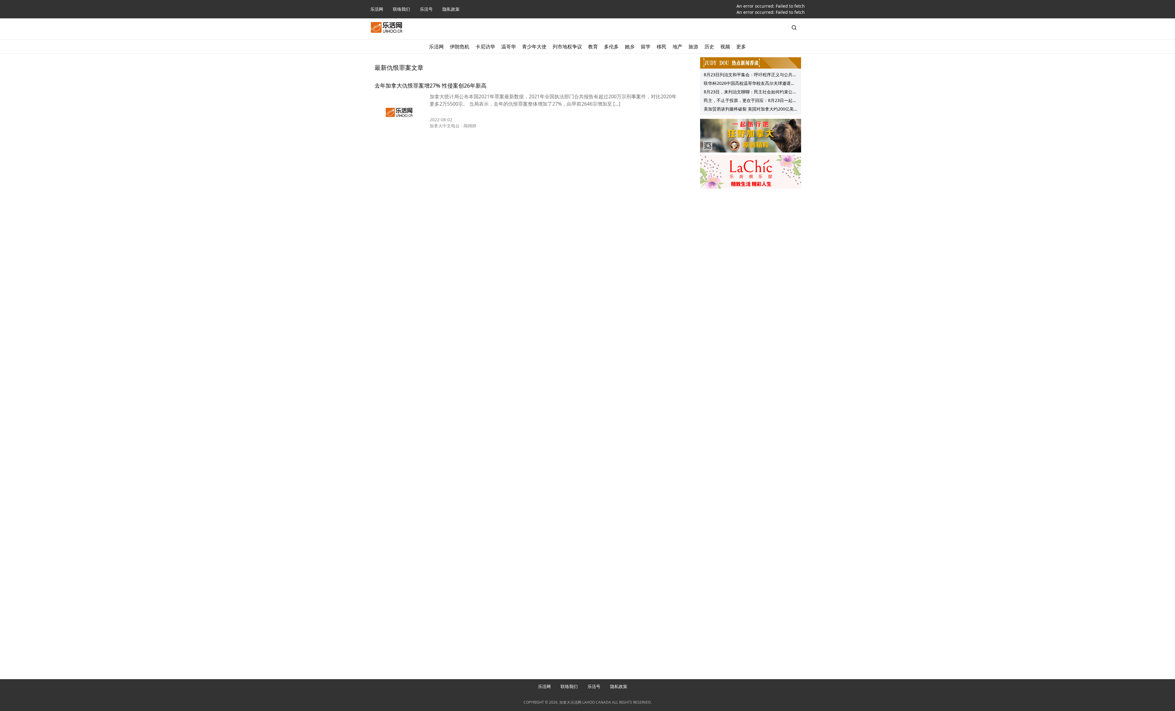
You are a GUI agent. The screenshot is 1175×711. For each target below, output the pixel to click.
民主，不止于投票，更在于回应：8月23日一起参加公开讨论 (750, 101)
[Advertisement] (750, 230)
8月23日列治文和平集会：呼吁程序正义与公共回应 (750, 75)
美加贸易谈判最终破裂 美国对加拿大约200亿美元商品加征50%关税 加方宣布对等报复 (749, 109)
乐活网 (376, 9)
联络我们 (401, 9)
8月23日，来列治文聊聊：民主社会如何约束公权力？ (750, 92)
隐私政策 (451, 9)
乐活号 (426, 9)
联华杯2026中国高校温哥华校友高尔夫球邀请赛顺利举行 (749, 84)
